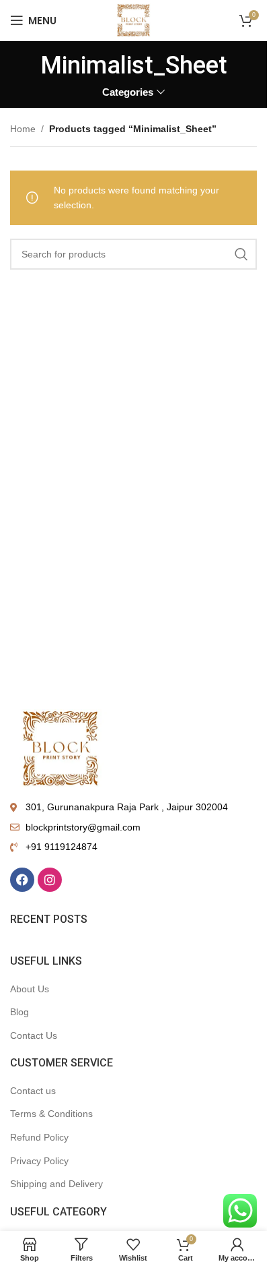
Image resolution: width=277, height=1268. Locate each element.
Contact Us (33, 1035)
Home (23, 128)
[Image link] (60, 747)
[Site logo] (133, 19)
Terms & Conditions (51, 1113)
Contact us (33, 1090)
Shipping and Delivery (56, 1183)
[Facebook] (22, 880)
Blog (19, 1011)
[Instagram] (50, 880)
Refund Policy (39, 1137)
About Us (29, 989)
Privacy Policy (39, 1160)
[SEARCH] (241, 254)
